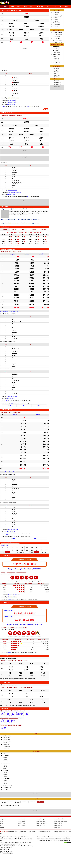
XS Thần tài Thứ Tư (11, 725)
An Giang (56, 48)
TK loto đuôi (55, 21)
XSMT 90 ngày (6, 748)
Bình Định (56, 56)
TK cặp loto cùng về (57, 16)
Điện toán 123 (3, 718)
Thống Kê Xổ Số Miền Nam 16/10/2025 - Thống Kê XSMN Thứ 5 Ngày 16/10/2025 (20, 223)
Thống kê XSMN (11, 398)
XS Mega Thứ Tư (11, 572)
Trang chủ (2, 819)
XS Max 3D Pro (4, 687)
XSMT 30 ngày (21, 825)
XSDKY (5, 6)
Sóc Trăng (41, 254)
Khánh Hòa (37, 414)
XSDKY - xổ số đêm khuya (11, 10)
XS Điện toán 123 (7, 787)
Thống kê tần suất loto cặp (60, 821)
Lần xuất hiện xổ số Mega (14, 594)
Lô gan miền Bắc (12, 100)
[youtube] (70, 832)
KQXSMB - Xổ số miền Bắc (8, 112)
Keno (4, 753)
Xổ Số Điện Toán (35, 751)
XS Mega (3, 572)
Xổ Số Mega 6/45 (5, 555)
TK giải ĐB (5, 229)
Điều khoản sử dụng (23, 832)
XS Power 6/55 (6, 763)
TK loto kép (55, 17)
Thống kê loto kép (40, 825)
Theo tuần (14, 229)
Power (9, 652)
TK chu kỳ (55, 28)
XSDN (9, 405)
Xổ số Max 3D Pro (5, 682)
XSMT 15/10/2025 (17, 412)
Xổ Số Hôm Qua (57, 66)
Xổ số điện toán (4, 708)
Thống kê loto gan (40, 819)
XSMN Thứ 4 (8, 251)
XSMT (25, 6)
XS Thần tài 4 (6, 789)
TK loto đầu (55, 19)
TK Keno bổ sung (58, 42)
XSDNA (13, 538)
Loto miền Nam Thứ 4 (14, 311)
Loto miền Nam (4, 311)
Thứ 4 (5, 757)
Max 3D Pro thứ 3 (14, 687)
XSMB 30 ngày (6, 737)
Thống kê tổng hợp (40, 821)
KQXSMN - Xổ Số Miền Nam (8, 249)
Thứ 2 (5, 772)
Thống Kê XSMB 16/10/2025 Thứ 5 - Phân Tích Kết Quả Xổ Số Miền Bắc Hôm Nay (20, 219)
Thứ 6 (5, 759)
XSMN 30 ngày (6, 742)
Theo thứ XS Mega (12, 596)
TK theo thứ (57, 36)
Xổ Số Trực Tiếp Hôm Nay (57, 44)
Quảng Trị (56, 60)
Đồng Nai (12, 254)
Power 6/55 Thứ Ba (12, 627)
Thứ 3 (5, 765)
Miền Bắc (56, 64)
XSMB (12, 6)
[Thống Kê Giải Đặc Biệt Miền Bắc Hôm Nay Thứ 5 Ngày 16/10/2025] (5, 214)
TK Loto (49, 6)
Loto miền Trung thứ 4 (14, 471)
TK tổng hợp (56, 12)
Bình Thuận (57, 52)
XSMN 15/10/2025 (17, 251)
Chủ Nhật (6, 761)
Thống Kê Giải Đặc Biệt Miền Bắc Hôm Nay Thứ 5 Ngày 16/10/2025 (17, 209)
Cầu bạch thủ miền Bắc (13, 98)
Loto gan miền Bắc (12, 190)
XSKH (35, 538)
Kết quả (41, 801)
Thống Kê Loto (57, 10)
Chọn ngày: (3, 802)
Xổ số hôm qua (21, 819)
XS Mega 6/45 (6, 755)
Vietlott (31, 6)
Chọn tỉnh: (17, 802)
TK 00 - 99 (55, 26)
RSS (54, 831)
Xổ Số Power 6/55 (5, 602)
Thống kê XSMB (11, 104)
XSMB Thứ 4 (8, 115)
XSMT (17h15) (56, 54)
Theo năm (33, 229)
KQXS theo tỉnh (57, 78)
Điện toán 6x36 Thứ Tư (13, 710)
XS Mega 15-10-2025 (21, 572)
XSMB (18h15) (56, 62)
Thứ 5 (5, 766)
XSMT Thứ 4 (8, 412)
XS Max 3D (3, 660)
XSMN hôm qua (6, 741)
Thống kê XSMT (11, 531)
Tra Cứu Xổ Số (35, 733)
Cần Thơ (27, 254)
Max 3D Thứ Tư (12, 660)
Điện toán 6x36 (3, 710)
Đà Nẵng (15, 414)
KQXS (3, 106)
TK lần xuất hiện (56, 24)
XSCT (24, 405)
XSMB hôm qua (6, 735)
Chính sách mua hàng (46, 832)
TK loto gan (55, 14)
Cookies (40, 831)
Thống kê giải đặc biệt (41, 823)
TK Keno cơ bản (58, 40)
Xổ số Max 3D (4, 655)
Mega (9, 599)
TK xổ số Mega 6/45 (57, 32)
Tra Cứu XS (40, 6)
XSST (38, 405)
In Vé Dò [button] (46, 109)
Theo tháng (23, 229)
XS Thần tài (3, 725)
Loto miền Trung (4, 471)
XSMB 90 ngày (6, 739)
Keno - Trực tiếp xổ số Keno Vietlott (10, 543)
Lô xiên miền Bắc (12, 102)
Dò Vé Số (35, 799)
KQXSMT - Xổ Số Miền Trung (8, 409)
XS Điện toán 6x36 (7, 785)
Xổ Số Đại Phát (4, 831)
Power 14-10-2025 (23, 627)
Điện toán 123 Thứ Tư (12, 718)
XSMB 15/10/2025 (17, 115)
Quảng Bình (57, 58)
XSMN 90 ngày (6, 744)
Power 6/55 (3, 627)
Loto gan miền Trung (13, 529)
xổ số (12, 403)
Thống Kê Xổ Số (64, 6)
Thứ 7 (5, 768)
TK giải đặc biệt (5, 227)
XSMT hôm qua (6, 746)
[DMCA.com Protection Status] (67, 842)
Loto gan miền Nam (12, 396)
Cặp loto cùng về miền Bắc (14, 192)
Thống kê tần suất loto (59, 819)
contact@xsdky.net (8, 853)
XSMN (18, 6)
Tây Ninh (56, 50)
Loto (55, 6)
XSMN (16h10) (56, 46)
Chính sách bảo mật (32, 832)
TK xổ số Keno (56, 38)
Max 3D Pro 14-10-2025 (27, 687)
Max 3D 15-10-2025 (23, 660)
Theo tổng (43, 229)
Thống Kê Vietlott (57, 30)
